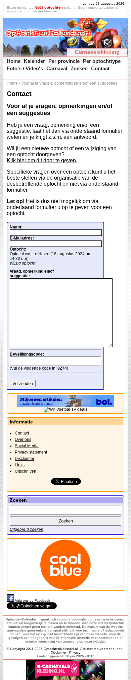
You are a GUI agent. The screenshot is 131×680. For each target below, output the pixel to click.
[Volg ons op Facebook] (11, 600)
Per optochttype (102, 61)
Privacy (74, 652)
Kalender (34, 61)
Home (13, 61)
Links (20, 465)
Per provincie (64, 61)
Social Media (27, 446)
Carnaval (56, 68)
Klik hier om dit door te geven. (42, 160)
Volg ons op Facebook (32, 600)
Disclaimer (24, 458)
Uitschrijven (25, 471)
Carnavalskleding (97, 52)
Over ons (23, 439)
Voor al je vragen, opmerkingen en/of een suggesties (69, 83)
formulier (50, 11)
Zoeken (79, 68)
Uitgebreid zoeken (26, 529)
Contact (100, 68)
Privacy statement (31, 452)
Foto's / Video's (25, 68)
